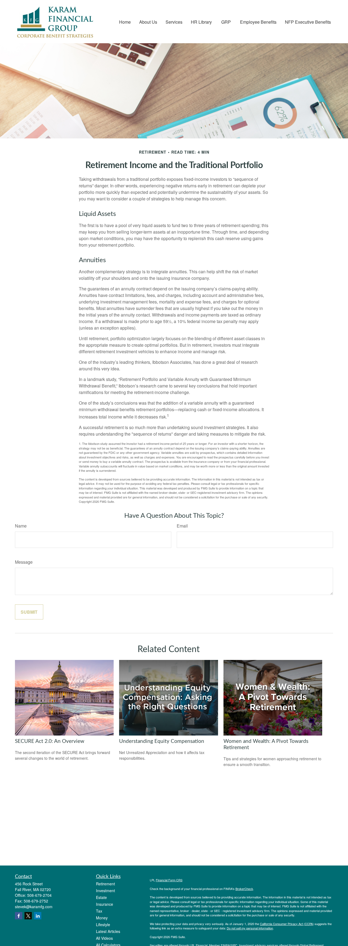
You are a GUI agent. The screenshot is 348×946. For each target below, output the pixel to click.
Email (182, 526)
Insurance (104, 904)
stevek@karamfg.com (33, 906)
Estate (101, 897)
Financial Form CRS (169, 880)
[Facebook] (18, 915)
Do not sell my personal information (250, 928)
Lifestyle (103, 924)
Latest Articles (108, 931)
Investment (105, 890)
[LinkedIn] (37, 915)
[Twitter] (28, 915)
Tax (99, 911)
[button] (125, 21)
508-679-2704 (39, 895)
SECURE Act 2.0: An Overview (49, 741)
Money (102, 917)
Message (24, 562)
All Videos (104, 938)
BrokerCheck (244, 888)
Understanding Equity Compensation (161, 741)
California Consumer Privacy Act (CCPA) (287, 924)
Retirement (105, 883)
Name (21, 526)
